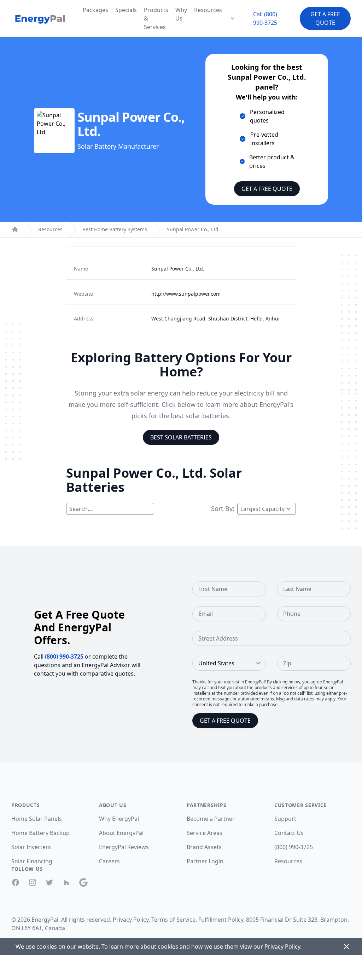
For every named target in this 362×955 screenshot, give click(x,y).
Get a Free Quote (325, 18)
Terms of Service (173, 919)
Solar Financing (31, 861)
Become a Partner (211, 819)
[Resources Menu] (232, 18)
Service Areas (204, 833)
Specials (126, 10)
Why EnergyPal (119, 819)
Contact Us (289, 833)
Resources (208, 10)
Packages (95, 10)
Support (285, 819)
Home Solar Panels (36, 819)
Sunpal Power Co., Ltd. (193, 229)
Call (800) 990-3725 (265, 18)
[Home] (14, 229)
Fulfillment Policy (220, 919)
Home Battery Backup (40, 833)
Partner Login (205, 861)
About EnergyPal (121, 833)
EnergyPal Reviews (124, 847)
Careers (109, 861)
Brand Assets (204, 847)
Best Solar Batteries (181, 437)
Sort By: (222, 508)
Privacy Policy (130, 919)
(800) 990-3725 (64, 656)
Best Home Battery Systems (114, 229)
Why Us (181, 14)
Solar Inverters (31, 847)
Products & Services (156, 18)
